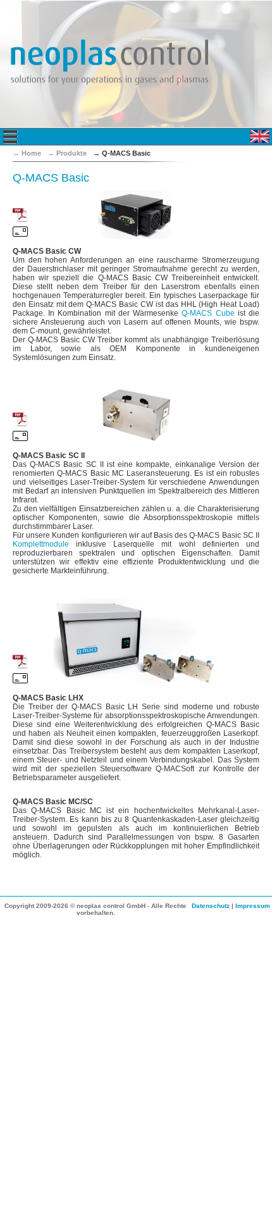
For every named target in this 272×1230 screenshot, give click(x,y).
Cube (208, 313)
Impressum (252, 905)
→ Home (27, 153)
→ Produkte (67, 153)
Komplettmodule (41, 544)
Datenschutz (211, 905)
